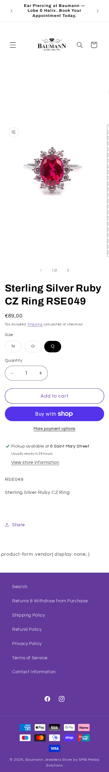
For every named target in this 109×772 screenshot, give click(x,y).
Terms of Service (30, 658)
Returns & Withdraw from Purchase (50, 601)
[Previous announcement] (11, 11)
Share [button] (18, 525)
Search (20, 586)
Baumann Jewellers (43, 759)
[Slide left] (41, 270)
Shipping (35, 324)
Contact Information (34, 672)
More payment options (54, 429)
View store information (35, 462)
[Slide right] (68, 270)
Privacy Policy (27, 643)
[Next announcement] (97, 11)
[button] (13, 45)
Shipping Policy (28, 615)
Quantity (13, 360)
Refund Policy (26, 629)
